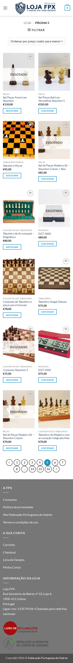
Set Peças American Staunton (15, 99)
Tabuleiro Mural (12, 165)
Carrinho (9, 545)
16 (48, 469)
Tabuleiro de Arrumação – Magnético (18, 235)
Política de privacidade (18, 507)
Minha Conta (12, 567)
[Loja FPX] (36, 8)
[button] (5, 8)
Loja (27, 22)
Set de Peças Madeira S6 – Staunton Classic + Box (53, 167)
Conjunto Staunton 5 (15, 370)
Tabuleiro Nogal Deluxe (52, 301)
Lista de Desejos (14, 560)
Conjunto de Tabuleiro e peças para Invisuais (17, 303)
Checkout (9, 552)
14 (32, 469)
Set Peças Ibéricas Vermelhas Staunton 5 (51, 99)
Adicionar (12, 110)
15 (40, 469)
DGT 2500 (44, 370)
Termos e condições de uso (20, 522)
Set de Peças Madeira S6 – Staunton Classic (18, 436)
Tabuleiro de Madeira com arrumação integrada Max (54, 436)
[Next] (56, 469)
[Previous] (9, 462)
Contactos (10, 499)
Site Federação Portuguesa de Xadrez (27, 514)
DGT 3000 (44, 233)
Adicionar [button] (47, 110)
